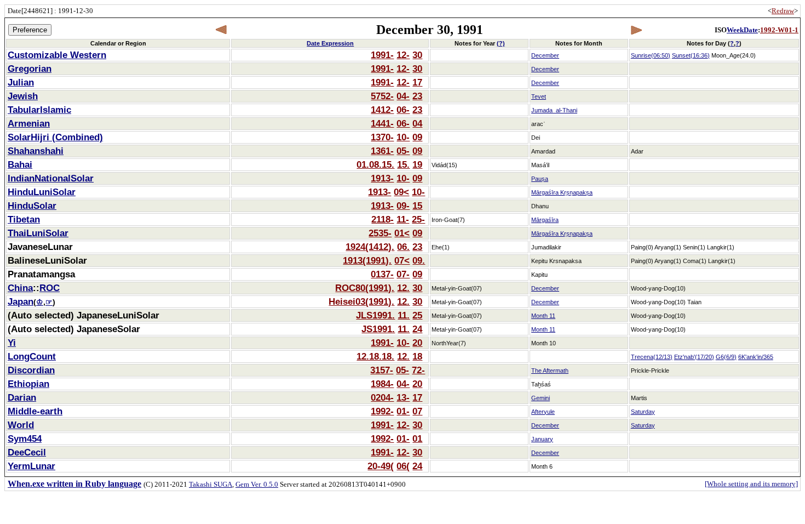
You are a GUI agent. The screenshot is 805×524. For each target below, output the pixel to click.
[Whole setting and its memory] (751, 484)
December (545, 55)
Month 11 (543, 315)
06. (403, 247)
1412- (382, 110)
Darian (22, 397)
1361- (382, 151)
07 (417, 411)
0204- (382, 397)
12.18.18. (375, 356)
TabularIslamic (39, 110)
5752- (382, 96)
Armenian (29, 123)
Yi (12, 343)
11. (404, 315)
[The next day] (636, 30)
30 (417, 55)
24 (417, 329)
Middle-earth (35, 411)
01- (403, 411)
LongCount (32, 356)
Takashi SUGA (210, 484)
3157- (381, 370)
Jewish (23, 96)
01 (417, 438)
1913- (382, 178)
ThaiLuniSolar (38, 233)
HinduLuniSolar (42, 192)
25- (418, 219)
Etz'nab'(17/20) (694, 357)
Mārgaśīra (545, 220)
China (20, 288)
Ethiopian (28, 384)
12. (403, 288)
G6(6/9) (726, 357)
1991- (382, 55)
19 (417, 164)
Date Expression (330, 43)
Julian (21, 82)
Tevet (538, 96)
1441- (382, 123)
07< (402, 260)
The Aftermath (549, 370)
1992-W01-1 (779, 30)
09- (403, 205)
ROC (49, 288)
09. (418, 260)
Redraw (783, 11)
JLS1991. (375, 315)
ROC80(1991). (364, 288)
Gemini (540, 398)
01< (402, 233)
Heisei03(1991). (361, 301)
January (542, 439)
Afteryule (543, 411)
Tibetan (24, 219)
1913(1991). (367, 260)
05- (403, 151)
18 (417, 356)
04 (417, 123)
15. (403, 164)
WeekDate (742, 30)
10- (403, 137)
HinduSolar (32, 205)
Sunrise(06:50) (650, 55)
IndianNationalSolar (51, 178)
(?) (501, 43)
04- (403, 96)
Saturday (643, 411)
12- (403, 55)
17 (417, 82)
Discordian (31, 370)
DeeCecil (27, 452)
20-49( (380, 466)
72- (418, 370)
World (21, 425)
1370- (382, 137)
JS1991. (378, 329)
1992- (382, 411)
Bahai (20, 164)
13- (403, 397)
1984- (382, 384)
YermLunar (31, 466)
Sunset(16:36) (691, 55)
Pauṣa (539, 178)
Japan (20, 301)
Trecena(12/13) (651, 357)
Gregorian (29, 68)
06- (403, 110)
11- (402, 219)
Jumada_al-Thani (554, 110)
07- (403, 274)
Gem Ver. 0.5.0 (256, 484)
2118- (382, 219)
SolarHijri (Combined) (55, 137)
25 (417, 315)
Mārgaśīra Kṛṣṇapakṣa (562, 192)
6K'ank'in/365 (755, 357)
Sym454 (25, 438)
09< (401, 192)
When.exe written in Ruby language (74, 483)
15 (417, 205)
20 (417, 343)
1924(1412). (370, 247)
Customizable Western (57, 55)
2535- (380, 233)
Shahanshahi (36, 151)
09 (417, 137)
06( (403, 466)
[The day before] (221, 30)
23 (417, 96)
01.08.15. (375, 164)
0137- (382, 274)
